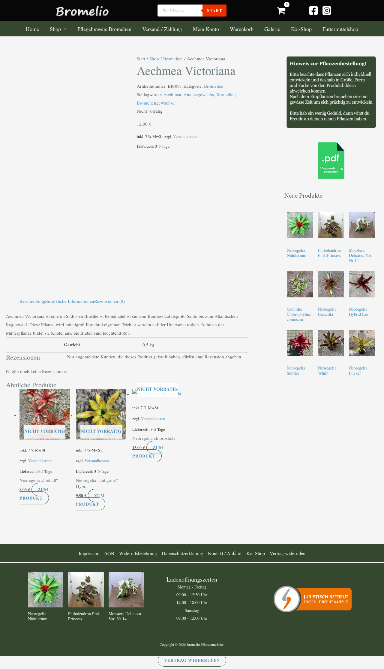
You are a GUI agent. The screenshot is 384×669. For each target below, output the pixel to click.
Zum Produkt (34, 493)
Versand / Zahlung (162, 28)
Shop (55, 28)
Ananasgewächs (199, 94)
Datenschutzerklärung (182, 553)
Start (141, 59)
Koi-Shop (301, 28)
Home (32, 28)
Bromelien (173, 59)
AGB (109, 553)
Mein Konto (206, 28)
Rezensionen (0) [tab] (109, 301)
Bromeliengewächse (156, 103)
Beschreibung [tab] (32, 301)
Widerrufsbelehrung (138, 553)
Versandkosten (185, 136)
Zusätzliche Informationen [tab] (69, 301)
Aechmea (172, 94)
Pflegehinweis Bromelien (104, 28)
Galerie (272, 28)
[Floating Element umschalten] (362, 639)
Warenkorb (242, 28)
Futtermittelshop (340, 28)
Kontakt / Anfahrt (225, 553)
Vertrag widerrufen (287, 553)
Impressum (89, 553)
